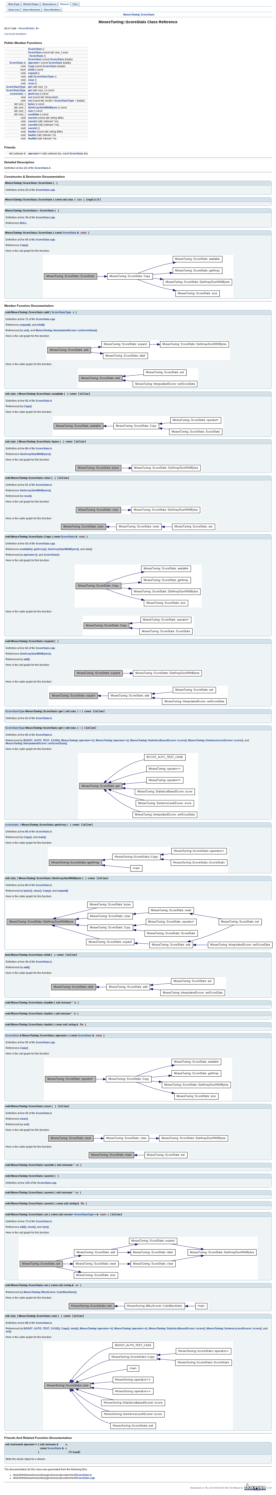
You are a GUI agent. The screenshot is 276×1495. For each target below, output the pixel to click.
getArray (33, 93)
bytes (31, 104)
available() (26, 549)
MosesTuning (131, 14)
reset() (28, 496)
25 (26, 189)
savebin (33, 124)
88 (26, 1322)
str (55, 97)
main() (42, 837)
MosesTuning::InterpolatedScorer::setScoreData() (66, 330)
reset (31, 83)
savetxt (32, 117)
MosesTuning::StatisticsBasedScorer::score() (158, 740)
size (30, 111)
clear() (37, 890)
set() (26, 330)
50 (26, 239)
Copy (31, 66)
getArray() (40, 549)
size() (88, 549)
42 (26, 543)
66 (26, 831)
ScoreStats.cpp (45, 189)
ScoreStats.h (28, 28)
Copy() (24, 245)
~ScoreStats (35, 55)
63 (26, 718)
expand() (25, 324)
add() (27, 659)
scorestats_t (18, 93)
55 (26, 1042)
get (30, 86)
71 (26, 319)
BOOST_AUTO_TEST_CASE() (42, 740)
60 (26, 734)
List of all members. (15, 33)
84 (26, 885)
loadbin (32, 138)
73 (26, 1221)
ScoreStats (148, 14)
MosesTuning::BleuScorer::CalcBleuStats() (50, 1292)
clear (31, 80)
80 (26, 448)
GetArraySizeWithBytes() (35, 454)
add (30, 76)
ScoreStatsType (44, 76)
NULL (23, 223)
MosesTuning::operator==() (112, 740)
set (30, 97)
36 (26, 217)
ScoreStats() (51, 554)
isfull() (41, 324)
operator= (34, 62)
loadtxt (32, 131)
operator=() (30, 554)
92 (26, 400)
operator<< (35, 153)
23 (25, 168)
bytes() (28, 890)
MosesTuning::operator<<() (77, 740)
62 (26, 648)
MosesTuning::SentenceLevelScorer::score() (215, 740)
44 (26, 961)
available (33, 114)
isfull (31, 69)
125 (27, 1182)
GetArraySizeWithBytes (42, 107)
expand (32, 73)
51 (26, 484)
